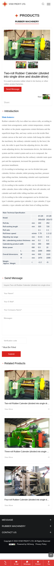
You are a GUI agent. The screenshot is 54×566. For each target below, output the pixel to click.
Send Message (12, 89)
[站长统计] (12, 544)
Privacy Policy (41, 544)
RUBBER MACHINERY (27, 21)
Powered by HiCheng (25, 544)
